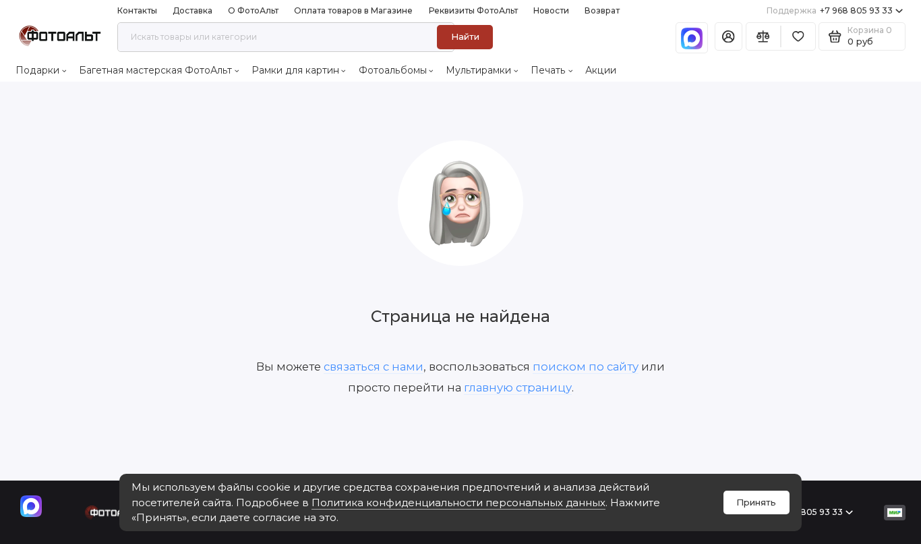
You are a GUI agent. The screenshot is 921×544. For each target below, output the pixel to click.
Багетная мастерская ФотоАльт (155, 70)
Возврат (602, 10)
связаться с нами (373, 366)
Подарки (37, 70)
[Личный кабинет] (728, 36)
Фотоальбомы (393, 70)
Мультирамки (478, 70)
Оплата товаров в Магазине (353, 10)
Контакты (137, 10)
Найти (465, 36)
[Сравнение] (763, 36)
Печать (548, 70)
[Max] (692, 38)
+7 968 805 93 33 (830, 10)
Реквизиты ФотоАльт (473, 10)
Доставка (192, 10)
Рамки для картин (295, 70)
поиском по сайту (585, 366)
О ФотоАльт (253, 10)
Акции (600, 70)
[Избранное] (798, 36)
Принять (756, 502)
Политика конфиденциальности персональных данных (458, 503)
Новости (551, 10)
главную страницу (518, 387)
